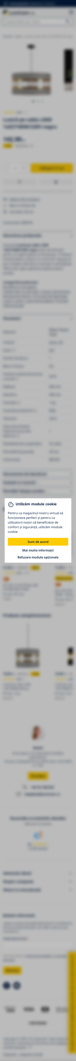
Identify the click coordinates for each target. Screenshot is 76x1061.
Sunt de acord (38, 542)
